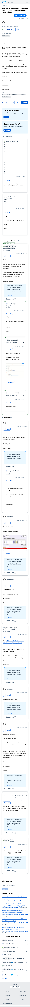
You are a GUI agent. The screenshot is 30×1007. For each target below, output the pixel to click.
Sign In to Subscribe (20, 15)
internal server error (6, 96)
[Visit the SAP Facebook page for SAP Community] (11, 986)
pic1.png (8, 553)
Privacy (7, 991)
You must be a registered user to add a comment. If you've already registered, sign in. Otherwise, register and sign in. (14, 289)
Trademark (7, 999)
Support (22, 999)
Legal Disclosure (22, 995)
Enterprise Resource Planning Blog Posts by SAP (15, 914)
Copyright (7, 995)
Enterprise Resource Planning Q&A (12, 900)
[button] (14, 29)
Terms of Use (23, 991)
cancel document (15, 94)
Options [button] (27, 15)
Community (10, 2)
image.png (10, 382)
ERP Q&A (5, 5)
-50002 (3, 94)
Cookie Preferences (7, 1003)
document (23, 94)
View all (4, 978)
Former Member (10, 23)
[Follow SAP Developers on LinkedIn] (19, 986)
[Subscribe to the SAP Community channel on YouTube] (16, 986)
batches (8, 94)
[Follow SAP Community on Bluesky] (13, 986)
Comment (24, 102)
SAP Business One (6, 35)
